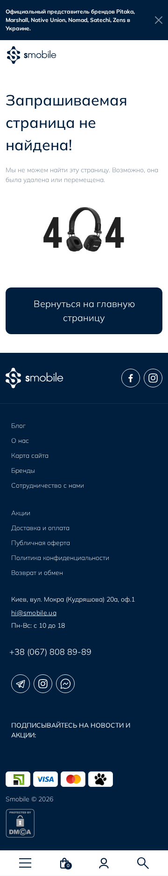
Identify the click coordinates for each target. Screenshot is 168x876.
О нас (20, 440)
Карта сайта (30, 455)
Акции (20, 513)
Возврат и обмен (37, 572)
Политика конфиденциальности (60, 558)
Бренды (23, 470)
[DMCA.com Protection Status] (84, 823)
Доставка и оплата (40, 528)
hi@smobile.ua (33, 613)
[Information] (158, 20)
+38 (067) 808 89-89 (50, 651)
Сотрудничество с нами (47, 485)
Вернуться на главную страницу (84, 310)
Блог (18, 425)
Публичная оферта (40, 543)
